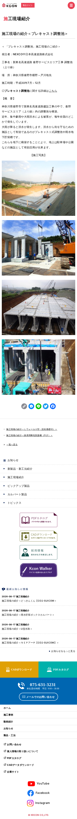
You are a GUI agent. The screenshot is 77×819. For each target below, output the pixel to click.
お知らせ (13, 460)
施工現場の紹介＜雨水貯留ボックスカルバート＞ (28, 614)
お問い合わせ (14, 744)
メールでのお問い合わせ (40, 696)
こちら (53, 90)
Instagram (42, 803)
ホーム (7, 707)
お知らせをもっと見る (63, 651)
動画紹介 (8, 721)
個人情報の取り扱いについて (22, 751)
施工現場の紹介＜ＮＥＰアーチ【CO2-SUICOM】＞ (30, 642)
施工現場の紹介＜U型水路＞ (17, 628)
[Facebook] (52, 406)
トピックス (14, 502)
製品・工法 (10, 735)
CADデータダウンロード (20, 764)
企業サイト (13, 771)
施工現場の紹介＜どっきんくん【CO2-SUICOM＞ (29, 600)
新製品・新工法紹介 (20, 468)
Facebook (43, 793)
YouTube (43, 783)
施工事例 (8, 714)
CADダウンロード (21, 669)
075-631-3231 (43, 684)
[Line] (38, 406)
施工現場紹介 (17, 18)
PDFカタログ (61, 669)
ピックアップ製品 (19, 486)
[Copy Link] (24, 406)
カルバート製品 (17, 494)
